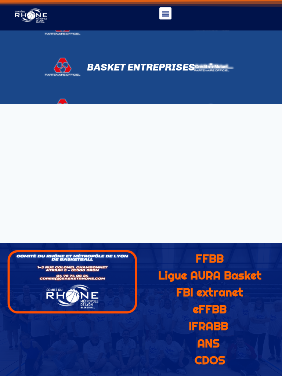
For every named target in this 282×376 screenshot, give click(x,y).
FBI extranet (209, 292)
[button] (165, 13)
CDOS (210, 360)
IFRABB (208, 326)
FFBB (210, 258)
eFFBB (210, 309)
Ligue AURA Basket (209, 275)
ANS (208, 343)
